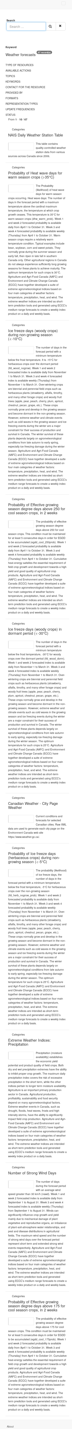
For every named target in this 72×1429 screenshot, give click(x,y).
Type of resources (19, 65)
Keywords (13, 81)
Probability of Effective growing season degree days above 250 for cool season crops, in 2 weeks (36, 508)
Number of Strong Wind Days (32, 1172)
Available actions (18, 70)
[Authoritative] (25, 129)
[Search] (51, 26)
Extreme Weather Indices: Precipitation (29, 1042)
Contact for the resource (25, 87)
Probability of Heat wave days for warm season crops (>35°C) (35, 175)
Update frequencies (20, 109)
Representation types (22, 103)
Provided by (14, 92)
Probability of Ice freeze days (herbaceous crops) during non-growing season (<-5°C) (34, 857)
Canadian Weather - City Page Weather (33, 805)
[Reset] (61, 26)
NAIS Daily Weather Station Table (35, 135)
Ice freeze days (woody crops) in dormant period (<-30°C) (35, 631)
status (10, 115)
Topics (10, 76)
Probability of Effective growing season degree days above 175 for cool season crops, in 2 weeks (36, 1305)
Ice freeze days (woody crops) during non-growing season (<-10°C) (33, 334)
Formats (12, 98)
